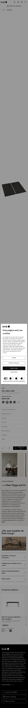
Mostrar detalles (14, 371)
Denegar (14, 357)
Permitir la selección (14, 362)
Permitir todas (14, 368)
